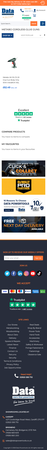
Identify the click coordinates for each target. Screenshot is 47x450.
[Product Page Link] (12, 63)
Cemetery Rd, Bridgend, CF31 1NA (21, 430)
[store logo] (8, 13)
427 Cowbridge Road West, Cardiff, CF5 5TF (25, 419)
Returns (12, 354)
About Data (12, 335)
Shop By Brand (34, 328)
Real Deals (34, 325)
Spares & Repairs (12, 341)
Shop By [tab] (6, 35)
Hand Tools (34, 335)
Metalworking (12, 328)
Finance (12, 348)
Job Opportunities (12, 368)
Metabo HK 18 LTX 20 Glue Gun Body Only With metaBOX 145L (11, 80)
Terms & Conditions (12, 361)
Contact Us (13, 351)
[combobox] (18, 23)
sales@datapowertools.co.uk (19, 441)
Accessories (34, 338)
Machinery (34, 341)
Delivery (12, 338)
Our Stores (12, 325)
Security (12, 358)
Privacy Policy (13, 364)
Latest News (12, 344)
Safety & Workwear (34, 344)
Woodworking (12, 331)
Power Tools (34, 331)
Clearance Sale (34, 354)
